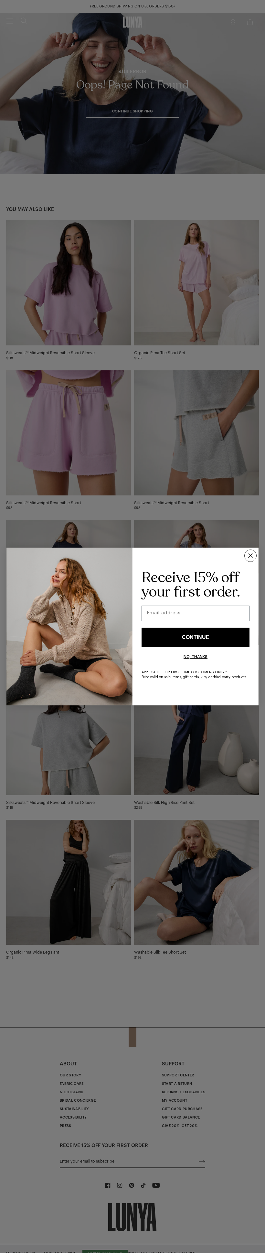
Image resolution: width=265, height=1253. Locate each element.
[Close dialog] (250, 556)
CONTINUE (195, 637)
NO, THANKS (195, 657)
